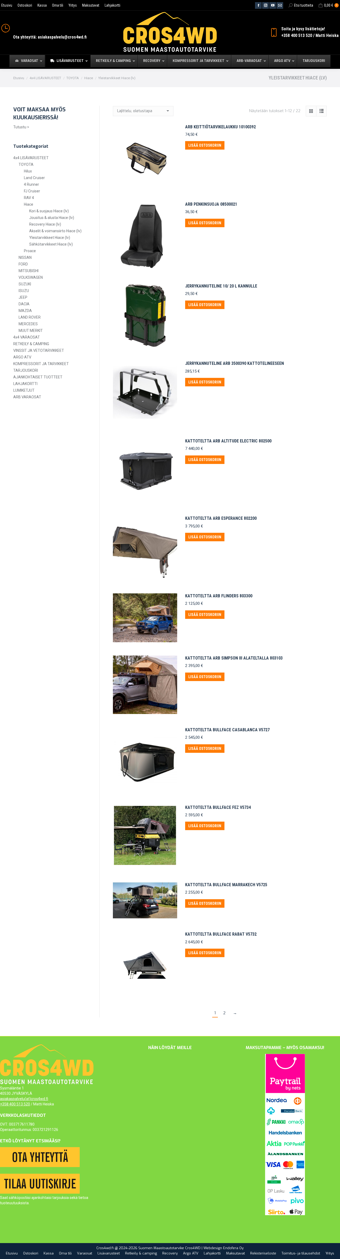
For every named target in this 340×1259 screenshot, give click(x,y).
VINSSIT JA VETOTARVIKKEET (38, 350)
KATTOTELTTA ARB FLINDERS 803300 (218, 595)
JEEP (23, 297)
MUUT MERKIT (31, 330)
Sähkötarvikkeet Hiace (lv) (51, 244)
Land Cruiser (34, 178)
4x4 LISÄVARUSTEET (31, 158)
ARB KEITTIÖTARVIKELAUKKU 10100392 (220, 126)
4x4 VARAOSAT (26, 337)
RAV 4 (29, 198)
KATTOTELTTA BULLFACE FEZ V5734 (218, 807)
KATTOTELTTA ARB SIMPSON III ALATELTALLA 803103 (234, 658)
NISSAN (25, 257)
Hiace (28, 204)
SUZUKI (25, 284)
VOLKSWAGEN (31, 277)
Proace (30, 251)
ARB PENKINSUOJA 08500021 (211, 204)
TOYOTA (26, 164)
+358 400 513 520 (15, 1104)
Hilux (28, 171)
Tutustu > (21, 127)
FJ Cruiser (32, 191)
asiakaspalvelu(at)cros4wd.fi (24, 1099)
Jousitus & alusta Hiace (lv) (51, 218)
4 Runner (31, 184)
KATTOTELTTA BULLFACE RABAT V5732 (221, 934)
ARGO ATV (22, 357)
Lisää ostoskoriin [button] (204, 145)
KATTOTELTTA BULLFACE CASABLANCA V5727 (227, 729)
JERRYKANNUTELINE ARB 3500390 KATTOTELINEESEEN (234, 363)
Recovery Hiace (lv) (45, 224)
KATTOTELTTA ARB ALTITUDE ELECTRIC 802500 (228, 440)
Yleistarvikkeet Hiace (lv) (49, 237)
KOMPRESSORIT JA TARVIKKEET (41, 364)
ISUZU (24, 291)
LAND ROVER (30, 317)
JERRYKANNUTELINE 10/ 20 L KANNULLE (221, 286)
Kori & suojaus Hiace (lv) (49, 211)
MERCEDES (28, 324)
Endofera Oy (233, 1248)
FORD (23, 264)
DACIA (24, 304)
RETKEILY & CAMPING (31, 344)
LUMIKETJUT (24, 390)
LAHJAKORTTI (25, 384)
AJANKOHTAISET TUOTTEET (37, 377)
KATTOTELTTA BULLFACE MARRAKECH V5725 (226, 884)
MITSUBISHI (29, 271)
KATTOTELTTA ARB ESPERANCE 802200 (221, 518)
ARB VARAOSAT (27, 397)
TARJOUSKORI (25, 370)
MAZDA (25, 311)
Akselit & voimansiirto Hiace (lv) (55, 231)
